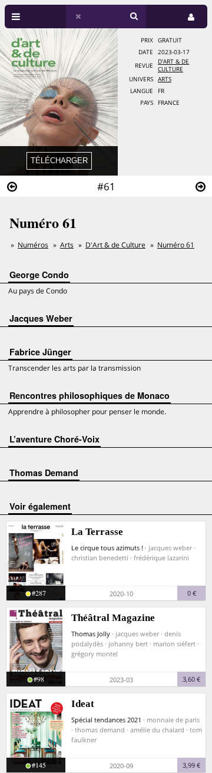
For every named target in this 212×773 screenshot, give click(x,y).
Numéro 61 (175, 245)
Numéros (33, 245)
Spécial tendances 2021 (106, 719)
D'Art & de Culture (173, 65)
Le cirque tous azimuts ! (107, 547)
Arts (164, 79)
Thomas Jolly (90, 633)
